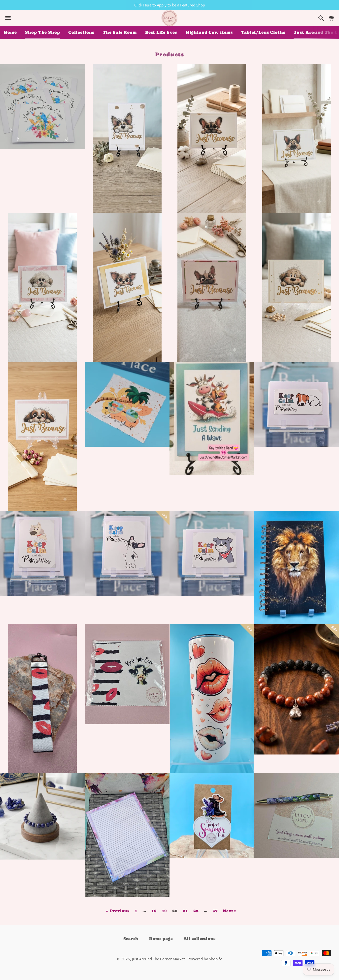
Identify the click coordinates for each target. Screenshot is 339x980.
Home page (160, 938)
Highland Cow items (209, 32)
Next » (230, 911)
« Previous (118, 911)
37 (215, 911)
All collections (200, 938)
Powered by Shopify (205, 958)
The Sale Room (120, 32)
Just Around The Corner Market (159, 958)
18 (154, 911)
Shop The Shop (42, 32)
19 (164, 911)
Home (10, 32)
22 (196, 911)
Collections (81, 32)
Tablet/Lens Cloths (263, 32)
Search (130, 938)
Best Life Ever (161, 32)
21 (185, 911)
